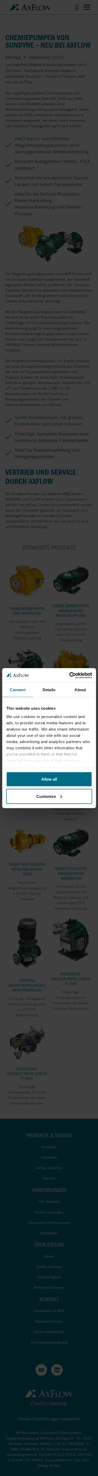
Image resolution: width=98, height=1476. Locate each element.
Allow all (49, 779)
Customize (46, 796)
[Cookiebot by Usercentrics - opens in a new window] (70, 675)
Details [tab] (49, 690)
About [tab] (80, 690)
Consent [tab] (18, 690)
